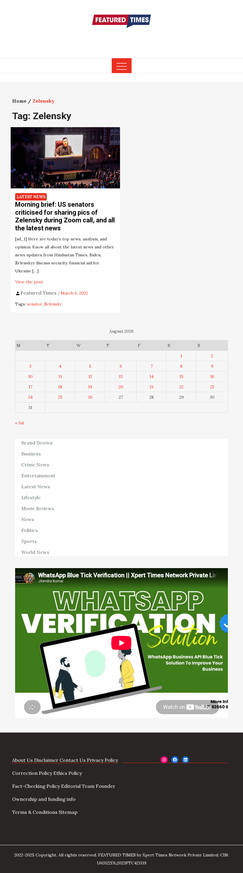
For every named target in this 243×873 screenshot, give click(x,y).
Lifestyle (31, 497)
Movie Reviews (37, 508)
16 (212, 376)
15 (181, 376)
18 (60, 386)
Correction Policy (32, 773)
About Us (22, 760)
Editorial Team (78, 786)
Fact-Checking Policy (36, 786)
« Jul (19, 423)
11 (60, 376)
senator (34, 304)
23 (212, 386)
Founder (105, 786)
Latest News (31, 196)
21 (152, 386)
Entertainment (38, 475)
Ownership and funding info (44, 799)
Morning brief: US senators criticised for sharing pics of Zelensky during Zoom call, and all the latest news (65, 216)
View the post (29, 281)
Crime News (35, 465)
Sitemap (68, 812)
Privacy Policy (102, 760)
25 (60, 397)
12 (90, 376)
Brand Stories (37, 443)
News (27, 519)
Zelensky (53, 304)
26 (90, 397)
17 (30, 386)
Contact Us (73, 760)
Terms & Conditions (34, 812)
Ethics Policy (67, 773)
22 (181, 386)
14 (151, 376)
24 (30, 397)
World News (35, 552)
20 (121, 386)
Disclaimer (46, 760)
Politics (29, 530)
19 (90, 386)
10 (30, 376)
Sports (29, 541)
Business (31, 454)
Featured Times (121, 39)
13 (121, 376)
